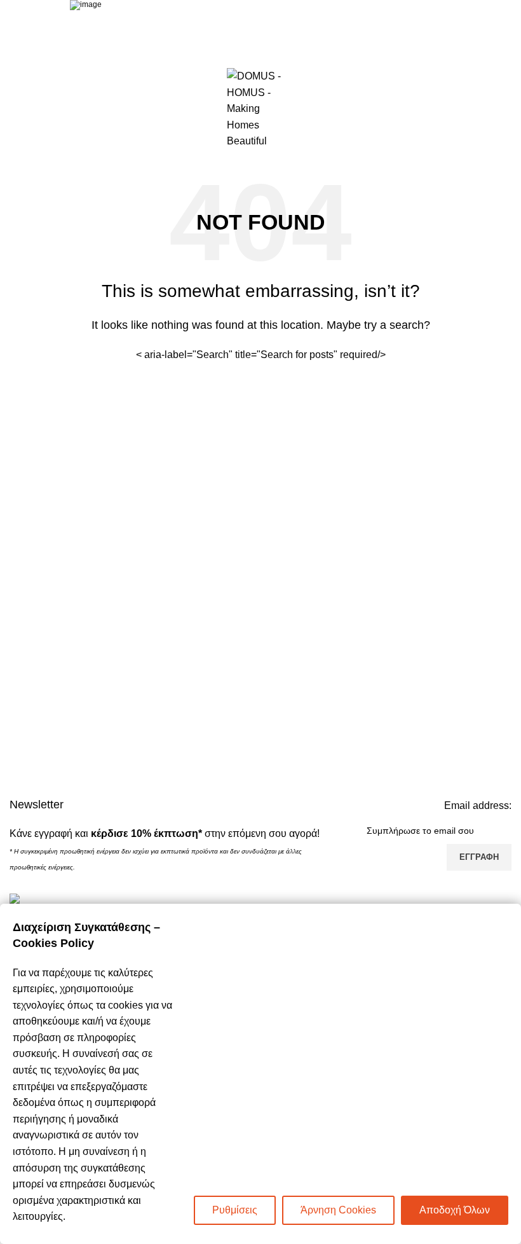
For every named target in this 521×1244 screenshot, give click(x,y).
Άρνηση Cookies (338, 1210)
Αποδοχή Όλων (454, 1210)
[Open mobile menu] (14, 108)
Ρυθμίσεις (234, 1210)
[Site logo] (260, 107)
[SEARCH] (373, 355)
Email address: (477, 805)
